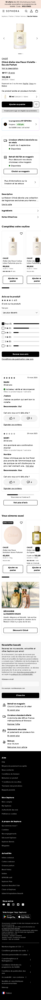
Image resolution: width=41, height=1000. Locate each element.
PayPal (25, 84)
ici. (14, 925)
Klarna (4, 86)
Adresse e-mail (7, 679)
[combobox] (20, 312)
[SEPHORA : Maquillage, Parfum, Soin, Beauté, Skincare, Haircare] (12, 11)
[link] (20, 354)
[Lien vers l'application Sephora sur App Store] (24, 916)
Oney (31, 84)
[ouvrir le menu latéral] (3, 11)
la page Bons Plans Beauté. (11, 928)
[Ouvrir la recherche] (26, 11)
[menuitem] (31, 11)
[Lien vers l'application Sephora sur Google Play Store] (9, 916)
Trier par (5, 308)
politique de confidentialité (22, 674)
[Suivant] (37, 38)
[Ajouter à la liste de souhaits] (21, 233)
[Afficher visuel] (20, 36)
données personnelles (26, 672)
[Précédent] (4, 38)
